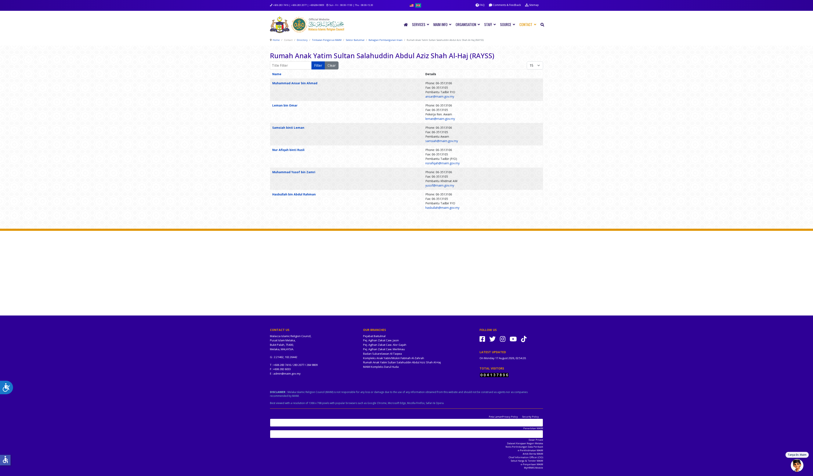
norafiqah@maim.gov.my (442, 163)
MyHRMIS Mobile (533, 467)
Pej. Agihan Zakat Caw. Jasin (381, 340)
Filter (318, 65)
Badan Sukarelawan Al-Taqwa (382, 354)
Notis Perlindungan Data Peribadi (524, 446)
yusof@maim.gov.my (439, 185)
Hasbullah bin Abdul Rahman (294, 194)
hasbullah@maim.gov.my (442, 208)
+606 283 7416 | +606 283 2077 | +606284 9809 (298, 5)
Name (276, 74)
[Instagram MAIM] (502, 339)
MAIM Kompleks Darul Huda (381, 367)
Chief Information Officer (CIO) (526, 457)
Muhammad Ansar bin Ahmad (294, 83)
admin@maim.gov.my (287, 373)
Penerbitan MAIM (533, 428)
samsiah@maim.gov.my (441, 141)
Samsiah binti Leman (288, 128)
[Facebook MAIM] (482, 339)
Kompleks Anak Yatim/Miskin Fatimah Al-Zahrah (393, 358)
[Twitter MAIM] (492, 339)
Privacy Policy (510, 416)
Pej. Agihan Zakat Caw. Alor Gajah (384, 345)
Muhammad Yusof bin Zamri (293, 172)
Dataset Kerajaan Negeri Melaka (525, 443)
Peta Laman (495, 416)
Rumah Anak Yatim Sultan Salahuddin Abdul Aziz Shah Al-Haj (402, 362)
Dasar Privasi (536, 439)
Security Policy (530, 416)
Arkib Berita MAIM (533, 453)
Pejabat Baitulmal (374, 336)
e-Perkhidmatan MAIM (530, 450)
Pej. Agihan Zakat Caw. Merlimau (384, 349)
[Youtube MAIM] (513, 339)
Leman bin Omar (284, 105)
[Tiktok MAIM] (524, 339)
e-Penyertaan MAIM (532, 464)
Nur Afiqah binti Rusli (288, 150)
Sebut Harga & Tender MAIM (527, 460)
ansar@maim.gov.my (439, 96)
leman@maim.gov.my (440, 119)
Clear (332, 65)
